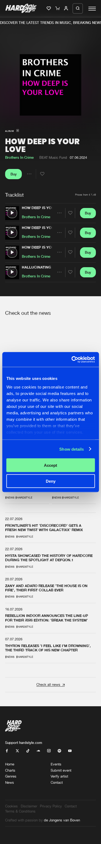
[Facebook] (7, 751)
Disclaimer (29, 806)
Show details (71, 449)
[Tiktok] (28, 751)
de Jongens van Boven (62, 820)
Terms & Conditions (20, 811)
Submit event (61, 770)
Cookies (11, 806)
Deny (50, 481)
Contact (57, 783)
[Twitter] (17, 751)
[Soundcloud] (38, 751)
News (9, 783)
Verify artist (59, 776)
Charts (10, 770)
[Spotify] (59, 751)
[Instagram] (49, 751)
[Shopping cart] (57, 8)
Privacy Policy (51, 806)
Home (9, 764)
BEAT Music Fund (53, 158)
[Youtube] (70, 751)
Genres (10, 776)
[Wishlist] (49, 8)
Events (56, 764)
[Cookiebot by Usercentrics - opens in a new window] (72, 359)
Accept (50, 465)
